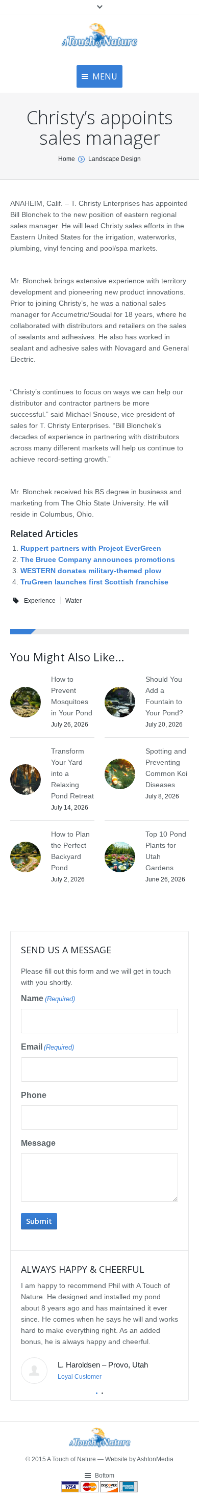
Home (66, 159)
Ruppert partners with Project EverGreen (90, 548)
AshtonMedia (155, 1459)
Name (48, 998)
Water (73, 600)
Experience (40, 600)
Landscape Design (114, 159)
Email (47, 1046)
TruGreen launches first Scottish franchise (94, 582)
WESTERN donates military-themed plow (90, 571)
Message (38, 1143)
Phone (33, 1095)
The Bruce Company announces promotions (97, 559)
